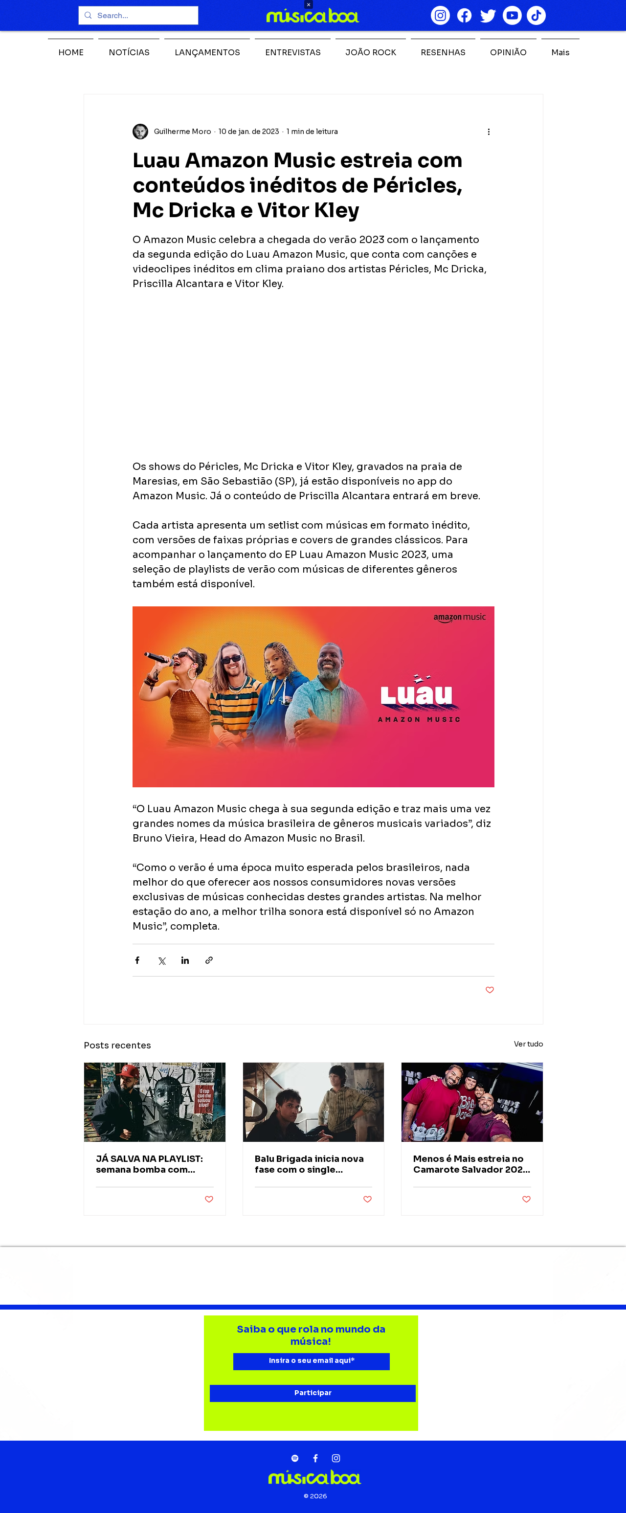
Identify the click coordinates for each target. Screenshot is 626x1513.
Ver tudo (528, 1044)
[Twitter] (488, 15)
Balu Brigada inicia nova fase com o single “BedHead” (309, 1164)
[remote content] (313, 375)
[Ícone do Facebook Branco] (315, 1458)
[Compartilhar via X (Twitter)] (161, 960)
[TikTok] (536, 15)
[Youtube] (512, 15)
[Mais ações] (488, 131)
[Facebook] (464, 15)
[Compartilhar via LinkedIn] (185, 960)
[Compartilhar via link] (209, 960)
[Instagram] (440, 15)
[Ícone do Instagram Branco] (336, 1458)
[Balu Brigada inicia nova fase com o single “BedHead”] (313, 1102)
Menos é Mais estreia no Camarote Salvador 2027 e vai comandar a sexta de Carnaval (471, 1164)
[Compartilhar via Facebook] (137, 960)
